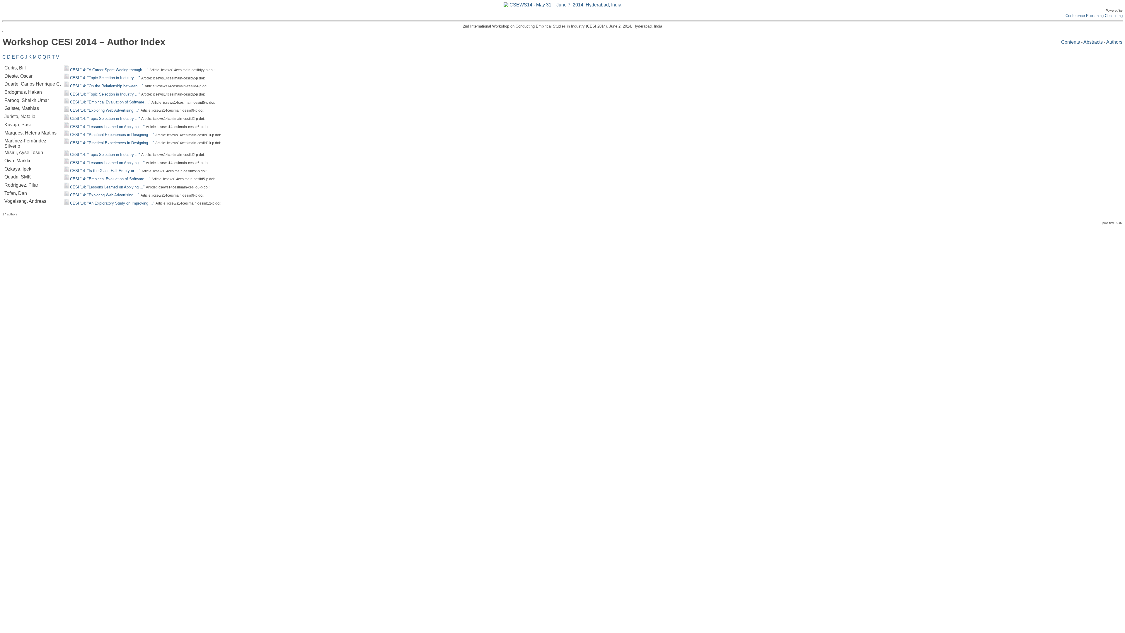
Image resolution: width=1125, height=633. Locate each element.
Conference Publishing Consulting (1094, 15)
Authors (1114, 42)
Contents (1070, 42)
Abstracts (1093, 42)
